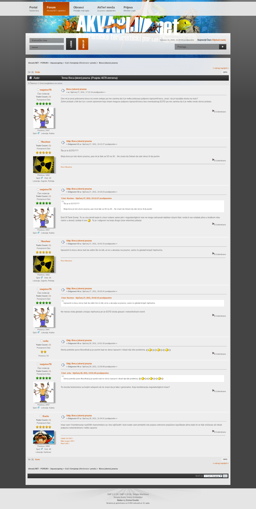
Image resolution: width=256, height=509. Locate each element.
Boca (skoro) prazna (76, 89)
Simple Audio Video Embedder (128, 497)
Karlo (46, 416)
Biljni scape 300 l (67, 441)
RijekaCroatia (219, 40)
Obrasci (81, 9)
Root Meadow (66, 167)
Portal (34, 9)
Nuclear (45, 141)
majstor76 (46, 89)
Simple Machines (141, 494)
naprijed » (224, 68)
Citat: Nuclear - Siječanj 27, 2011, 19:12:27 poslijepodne (86, 198)
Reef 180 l (65, 443)
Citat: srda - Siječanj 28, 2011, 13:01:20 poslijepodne (85, 373)
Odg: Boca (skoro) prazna (79, 141)
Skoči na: (199, 476)
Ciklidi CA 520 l (67, 438)
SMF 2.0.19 (112, 494)
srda (45, 341)
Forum (56, 9)
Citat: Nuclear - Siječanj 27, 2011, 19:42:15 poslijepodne (86, 298)
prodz (93, 63)
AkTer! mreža (106, 9)
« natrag (216, 68)
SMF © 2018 (125, 494)
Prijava (130, 9)
